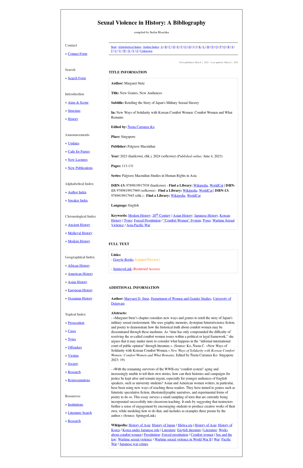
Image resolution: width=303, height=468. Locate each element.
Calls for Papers (79, 151)
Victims (73, 355)
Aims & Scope (78, 102)
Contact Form (77, 53)
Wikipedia (200, 185)
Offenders (75, 347)
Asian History (77, 281)
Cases (72, 330)
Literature (168, 429)
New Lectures (78, 159)
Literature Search (80, 412)
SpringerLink (122, 268)
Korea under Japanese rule (140, 429)
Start (113, 47)
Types (72, 339)
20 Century (161, 215)
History (73, 118)
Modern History (79, 241)
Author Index (77, 192)
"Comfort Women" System (182, 220)
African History (79, 265)
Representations (79, 380)
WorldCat (216, 185)
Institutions (75, 404)
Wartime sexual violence (135, 439)
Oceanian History (80, 298)
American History (80, 273)
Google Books (123, 259)
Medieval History (80, 232)
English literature (189, 429)
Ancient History (79, 224)
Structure (74, 110)
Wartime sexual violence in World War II (183, 439)
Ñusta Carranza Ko (141, 126)
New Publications (80, 167)
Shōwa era (185, 425)
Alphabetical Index (129, 47)
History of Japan (163, 425)
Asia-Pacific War (138, 224)
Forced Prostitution (147, 220)
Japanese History (206, 215)
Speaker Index (78, 200)
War (217, 439)
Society (73, 363)
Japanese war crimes (134, 443)
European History (80, 290)
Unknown (146, 51)
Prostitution (152, 434)
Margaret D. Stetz (136, 298)
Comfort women (202, 434)
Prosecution (76, 322)
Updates (73, 143)
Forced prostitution (175, 434)
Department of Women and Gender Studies (181, 298)
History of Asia (139, 425)
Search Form (77, 78)
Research (74, 371)
